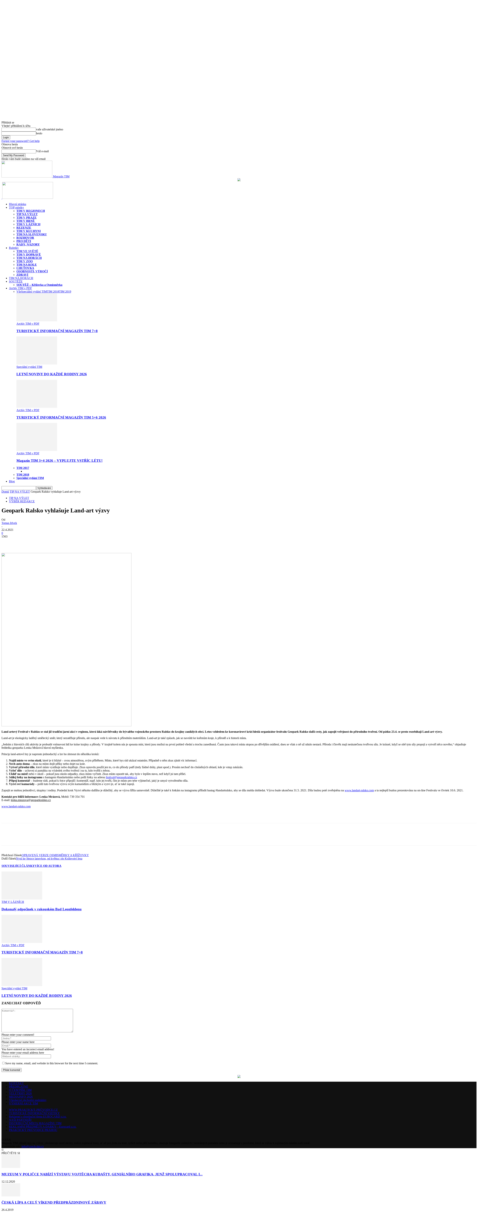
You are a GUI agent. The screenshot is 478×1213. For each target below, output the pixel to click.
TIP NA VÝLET (27, 214)
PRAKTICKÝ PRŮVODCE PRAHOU (33, 1130)
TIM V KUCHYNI (28, 231)
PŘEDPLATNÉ (18, 1086)
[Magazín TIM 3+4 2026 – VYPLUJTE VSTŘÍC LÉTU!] (36, 450)
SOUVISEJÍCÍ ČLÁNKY (18, 865)
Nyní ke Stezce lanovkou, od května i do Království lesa (49, 858)
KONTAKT (16, 1083)
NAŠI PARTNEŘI (20, 1119)
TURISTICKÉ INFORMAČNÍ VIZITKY (34, 1113)
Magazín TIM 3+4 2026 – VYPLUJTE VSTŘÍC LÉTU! (59, 461)
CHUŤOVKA (25, 268)
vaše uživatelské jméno (49, 129)
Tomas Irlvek (9, 523)
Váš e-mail (42, 151)
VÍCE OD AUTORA (48, 865)
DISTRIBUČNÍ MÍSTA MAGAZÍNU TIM (35, 1123)
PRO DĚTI (23, 241)
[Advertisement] (45, 816)
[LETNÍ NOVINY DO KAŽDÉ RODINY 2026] (36, 363)
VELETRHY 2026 (20, 1093)
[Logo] (1, 197)
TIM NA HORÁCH (29, 257)
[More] (34, 542)
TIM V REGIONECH (30, 210)
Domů (5, 491)
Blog (12, 481)
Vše (18, 291)
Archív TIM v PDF (20, 288)
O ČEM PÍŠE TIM (20, 1090)
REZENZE (23, 227)
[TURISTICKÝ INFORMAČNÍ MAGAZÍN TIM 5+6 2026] (36, 406)
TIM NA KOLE (26, 264)
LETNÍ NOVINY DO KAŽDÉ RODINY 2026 (51, 374)
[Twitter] (21, 542)
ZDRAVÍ (22, 274)
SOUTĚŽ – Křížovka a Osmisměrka (39, 284)
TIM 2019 (65, 291)
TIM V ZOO (24, 261)
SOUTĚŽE (16, 281)
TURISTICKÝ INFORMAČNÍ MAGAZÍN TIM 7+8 (57, 331)
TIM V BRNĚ (25, 220)
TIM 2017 (22, 467)
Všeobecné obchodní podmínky (27, 1100)
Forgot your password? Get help (20, 141)
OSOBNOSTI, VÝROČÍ (32, 271)
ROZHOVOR (25, 237)
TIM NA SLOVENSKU (31, 234)
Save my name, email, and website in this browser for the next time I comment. (51, 1063)
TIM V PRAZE (26, 217)
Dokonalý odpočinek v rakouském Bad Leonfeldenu (41, 909)
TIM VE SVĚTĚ (27, 251)
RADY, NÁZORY (28, 244)
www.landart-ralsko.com (359, 790)
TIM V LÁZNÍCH (28, 224)
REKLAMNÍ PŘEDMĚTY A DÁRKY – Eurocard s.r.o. (42, 1126)
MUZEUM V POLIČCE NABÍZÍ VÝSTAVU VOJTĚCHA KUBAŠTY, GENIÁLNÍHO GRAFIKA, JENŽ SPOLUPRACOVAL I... (102, 1174)
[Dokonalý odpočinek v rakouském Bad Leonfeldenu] (21, 898)
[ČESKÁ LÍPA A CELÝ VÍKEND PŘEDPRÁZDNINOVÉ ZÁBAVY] (10, 1195)
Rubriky (14, 247)
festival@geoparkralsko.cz (121, 777)
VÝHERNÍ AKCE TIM (23, 1103)
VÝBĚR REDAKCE (22, 501)
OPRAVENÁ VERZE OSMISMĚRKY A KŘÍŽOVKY (55, 855)
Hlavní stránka (17, 204)
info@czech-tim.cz (32, 1146)
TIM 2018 (53, 291)
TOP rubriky (16, 207)
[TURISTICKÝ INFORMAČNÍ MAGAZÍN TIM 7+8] (36, 320)
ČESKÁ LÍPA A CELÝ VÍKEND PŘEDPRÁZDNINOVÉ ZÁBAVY (53, 1202)
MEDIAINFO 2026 (21, 1096)
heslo (39, 133)
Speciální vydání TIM (34, 291)
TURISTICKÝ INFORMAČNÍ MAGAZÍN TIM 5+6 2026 (61, 417)
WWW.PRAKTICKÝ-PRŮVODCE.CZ (33, 1109)
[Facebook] (7, 542)
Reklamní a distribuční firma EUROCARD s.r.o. (37, 1116)
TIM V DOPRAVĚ (28, 254)
